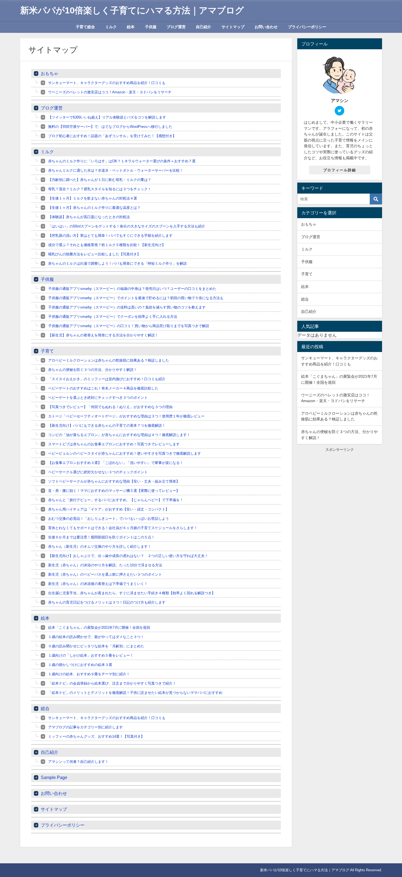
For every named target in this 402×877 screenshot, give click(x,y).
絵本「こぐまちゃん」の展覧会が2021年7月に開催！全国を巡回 (99, 627)
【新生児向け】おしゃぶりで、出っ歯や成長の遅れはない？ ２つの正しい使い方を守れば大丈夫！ (128, 556)
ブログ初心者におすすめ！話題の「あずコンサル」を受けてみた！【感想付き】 (112, 136)
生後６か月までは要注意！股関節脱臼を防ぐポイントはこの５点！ (101, 537)
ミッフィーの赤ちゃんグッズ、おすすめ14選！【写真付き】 (96, 736)
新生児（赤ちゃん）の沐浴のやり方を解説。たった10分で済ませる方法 (105, 565)
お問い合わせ (266, 27)
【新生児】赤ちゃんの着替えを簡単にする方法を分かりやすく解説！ (103, 335)
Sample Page (54, 777)
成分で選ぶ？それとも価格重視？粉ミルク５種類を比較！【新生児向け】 (106, 245)
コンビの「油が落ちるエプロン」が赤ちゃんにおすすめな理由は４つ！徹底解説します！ (119, 435)
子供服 (150, 27)
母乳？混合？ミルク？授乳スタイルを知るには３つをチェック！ (99, 189)
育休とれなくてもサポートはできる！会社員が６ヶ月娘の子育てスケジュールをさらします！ (122, 528)
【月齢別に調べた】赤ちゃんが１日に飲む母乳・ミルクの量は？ (99, 179)
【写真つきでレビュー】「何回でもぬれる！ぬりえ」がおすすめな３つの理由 (110, 407)
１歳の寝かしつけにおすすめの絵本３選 (80, 665)
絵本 (131, 27)
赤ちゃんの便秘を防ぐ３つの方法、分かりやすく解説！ (92, 369)
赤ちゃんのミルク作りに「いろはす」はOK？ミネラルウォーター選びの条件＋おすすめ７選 (122, 161)
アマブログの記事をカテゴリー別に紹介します (85, 727)
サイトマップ (233, 27)
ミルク (111, 27)
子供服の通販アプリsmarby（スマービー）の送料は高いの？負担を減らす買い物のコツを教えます (127, 307)
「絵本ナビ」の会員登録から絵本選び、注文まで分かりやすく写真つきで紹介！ (112, 683)
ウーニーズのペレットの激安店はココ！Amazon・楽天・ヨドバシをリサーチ (109, 92)
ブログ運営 (176, 27)
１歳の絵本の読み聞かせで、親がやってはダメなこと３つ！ (96, 637)
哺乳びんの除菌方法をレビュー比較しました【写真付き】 (94, 254)
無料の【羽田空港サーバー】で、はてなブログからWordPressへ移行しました (110, 126)
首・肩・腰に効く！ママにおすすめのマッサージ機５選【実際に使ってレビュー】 (114, 490)
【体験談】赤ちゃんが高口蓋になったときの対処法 (89, 217)
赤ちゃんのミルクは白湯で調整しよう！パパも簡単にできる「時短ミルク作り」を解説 (117, 263)
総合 (45, 708)
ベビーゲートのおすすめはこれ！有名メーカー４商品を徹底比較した (103, 388)
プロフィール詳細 (339, 170)
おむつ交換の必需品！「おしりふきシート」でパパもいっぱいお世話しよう (108, 518)
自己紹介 (203, 27)
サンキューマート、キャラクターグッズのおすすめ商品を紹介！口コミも (106, 83)
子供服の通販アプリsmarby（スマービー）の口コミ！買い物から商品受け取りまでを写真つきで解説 (128, 326)
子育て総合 (85, 27)
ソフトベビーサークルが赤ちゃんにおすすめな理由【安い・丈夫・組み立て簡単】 (114, 481)
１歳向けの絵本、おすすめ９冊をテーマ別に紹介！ (89, 674)
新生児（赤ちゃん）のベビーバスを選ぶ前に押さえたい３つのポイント (105, 574)
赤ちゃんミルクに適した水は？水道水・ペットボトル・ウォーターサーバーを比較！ (115, 170)
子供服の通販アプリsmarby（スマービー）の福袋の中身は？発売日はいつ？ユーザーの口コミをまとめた (132, 288)
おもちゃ (49, 73)
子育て (47, 351)
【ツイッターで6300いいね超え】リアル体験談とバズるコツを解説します (107, 117)
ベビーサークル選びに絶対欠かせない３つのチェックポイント (98, 472)
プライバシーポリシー (307, 27)
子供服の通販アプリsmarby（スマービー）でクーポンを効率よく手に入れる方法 (112, 316)
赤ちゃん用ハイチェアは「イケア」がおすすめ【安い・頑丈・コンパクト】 (108, 509)
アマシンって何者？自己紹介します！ (78, 761)
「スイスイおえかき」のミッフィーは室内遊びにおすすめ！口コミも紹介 (106, 379)
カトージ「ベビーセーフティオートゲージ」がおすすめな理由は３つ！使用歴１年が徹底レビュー (126, 416)
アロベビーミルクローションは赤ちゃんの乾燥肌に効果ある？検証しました (108, 360)
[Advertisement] (339, 486)
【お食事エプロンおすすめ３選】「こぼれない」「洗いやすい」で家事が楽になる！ (115, 463)
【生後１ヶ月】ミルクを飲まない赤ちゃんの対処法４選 (92, 198)
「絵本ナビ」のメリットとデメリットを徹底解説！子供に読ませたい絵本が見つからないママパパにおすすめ (135, 692)
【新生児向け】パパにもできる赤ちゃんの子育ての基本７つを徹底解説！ (106, 425)
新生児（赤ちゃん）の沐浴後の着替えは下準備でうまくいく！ (98, 583)
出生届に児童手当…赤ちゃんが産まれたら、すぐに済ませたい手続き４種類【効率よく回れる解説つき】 (131, 593)
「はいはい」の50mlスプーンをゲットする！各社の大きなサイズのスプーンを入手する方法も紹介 (126, 226)
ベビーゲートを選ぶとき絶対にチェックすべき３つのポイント (98, 397)
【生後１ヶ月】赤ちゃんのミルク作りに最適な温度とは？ (94, 207)
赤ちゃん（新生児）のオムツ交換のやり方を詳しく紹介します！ (99, 546)
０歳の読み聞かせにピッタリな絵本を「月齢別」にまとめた (96, 646)
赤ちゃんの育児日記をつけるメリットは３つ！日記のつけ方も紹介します (106, 602)
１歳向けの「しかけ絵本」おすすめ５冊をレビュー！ (90, 655)
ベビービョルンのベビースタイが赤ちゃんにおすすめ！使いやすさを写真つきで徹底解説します (124, 453)
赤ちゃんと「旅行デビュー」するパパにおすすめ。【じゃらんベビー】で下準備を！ (115, 500)
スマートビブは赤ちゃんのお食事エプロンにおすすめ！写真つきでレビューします (114, 444)
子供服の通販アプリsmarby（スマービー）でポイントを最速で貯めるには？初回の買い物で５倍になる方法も (135, 298)
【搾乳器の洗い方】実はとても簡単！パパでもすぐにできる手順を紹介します (110, 235)
